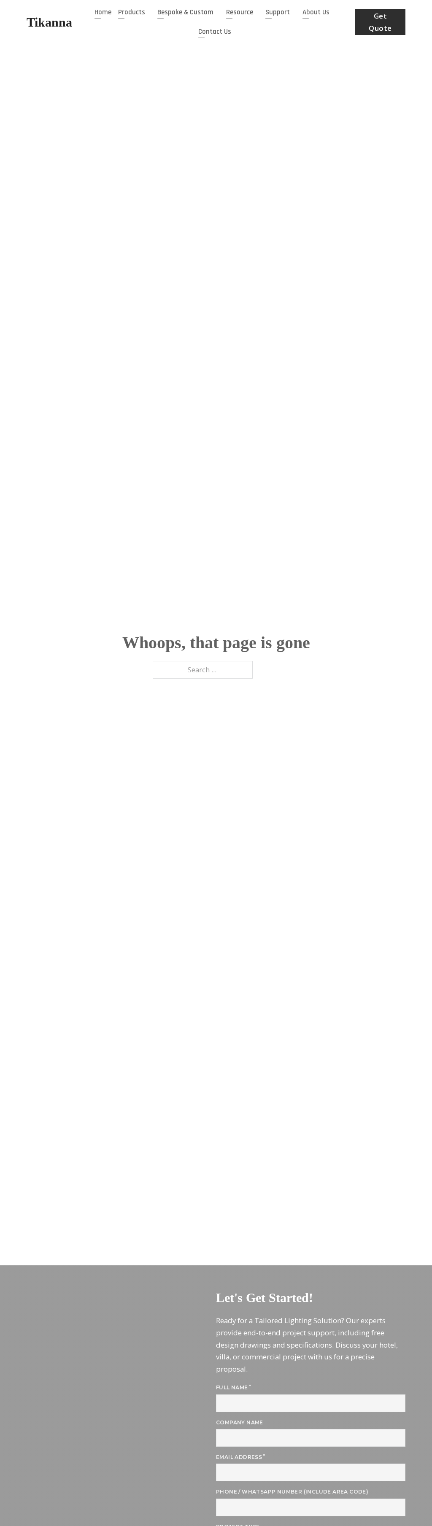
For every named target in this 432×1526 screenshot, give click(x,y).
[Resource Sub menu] (257, 13)
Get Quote (380, 22)
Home (102, 12)
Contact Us (214, 31)
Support (277, 12)
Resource (239, 12)
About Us (315, 12)
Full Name (232, 1387)
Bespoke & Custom (185, 12)
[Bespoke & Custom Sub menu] (217, 13)
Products (131, 12)
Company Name (239, 1422)
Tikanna (49, 22)
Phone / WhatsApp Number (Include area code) (292, 1491)
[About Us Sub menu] (333, 13)
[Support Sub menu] (293, 13)
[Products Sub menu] (149, 13)
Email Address (239, 1457)
